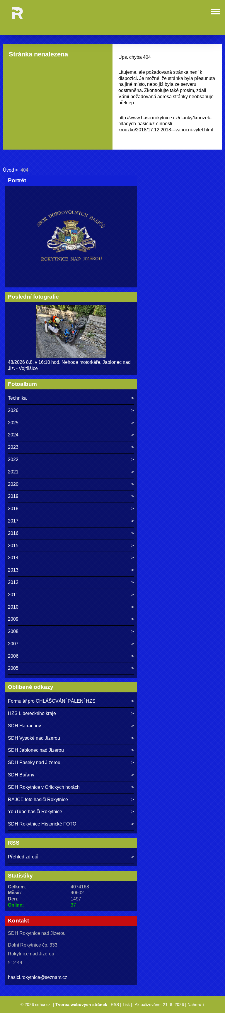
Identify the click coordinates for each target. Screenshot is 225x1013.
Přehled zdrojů (23, 856)
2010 (13, 607)
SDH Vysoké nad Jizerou (34, 738)
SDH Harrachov (24, 725)
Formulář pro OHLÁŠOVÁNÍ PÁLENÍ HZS (52, 701)
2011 (13, 594)
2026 (13, 410)
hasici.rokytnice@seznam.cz (37, 977)
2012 (13, 582)
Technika (17, 398)
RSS (115, 1004)
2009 (13, 619)
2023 (13, 447)
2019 (13, 496)
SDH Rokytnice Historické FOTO (42, 823)
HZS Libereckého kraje (32, 713)
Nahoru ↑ (196, 1004)
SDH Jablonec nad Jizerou (36, 750)
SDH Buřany (21, 774)
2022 (13, 459)
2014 (13, 557)
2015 (13, 545)
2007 (13, 643)
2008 (13, 631)
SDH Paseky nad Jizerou (34, 762)
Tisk (126, 1004)
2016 (13, 533)
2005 (13, 668)
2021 (13, 471)
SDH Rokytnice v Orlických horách (44, 787)
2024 (13, 434)
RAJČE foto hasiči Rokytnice (38, 799)
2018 (13, 508)
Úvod (8, 170)
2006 (13, 656)
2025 (13, 422)
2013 (13, 569)
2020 (13, 484)
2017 (13, 520)
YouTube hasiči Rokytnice (35, 811)
